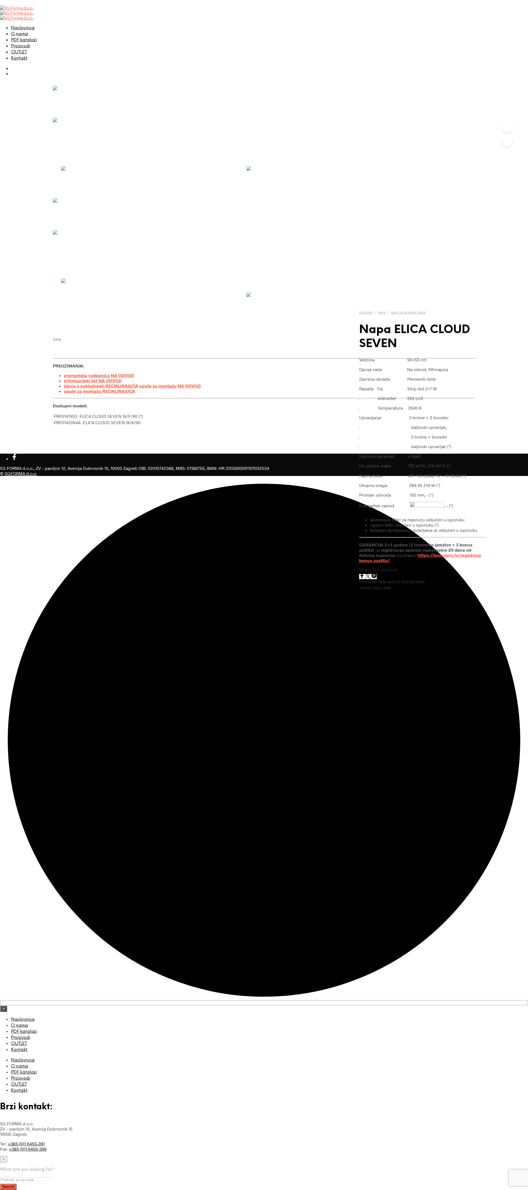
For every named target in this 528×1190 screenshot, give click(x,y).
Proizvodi (20, 46)
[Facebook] (362, 576)
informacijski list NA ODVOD (93, 380)
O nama (19, 34)
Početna (366, 312)
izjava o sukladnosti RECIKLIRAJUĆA (101, 385)
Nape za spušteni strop (408, 312)
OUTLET (19, 52)
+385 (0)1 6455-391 (26, 1143)
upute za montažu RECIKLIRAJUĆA (99, 391)
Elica (377, 588)
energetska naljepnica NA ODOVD (99, 375)
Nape (382, 312)
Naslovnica (23, 28)
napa (387, 588)
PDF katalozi (24, 40)
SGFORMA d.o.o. (21, 473)
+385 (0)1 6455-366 (28, 1148)
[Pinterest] (374, 576)
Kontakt (19, 58)
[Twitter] (368, 576)
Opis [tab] (57, 340)
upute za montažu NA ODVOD (170, 385)
